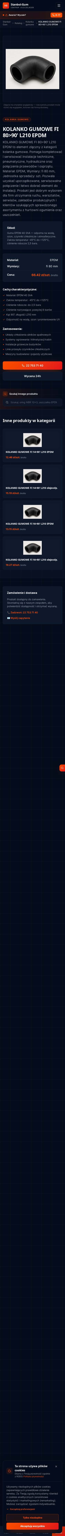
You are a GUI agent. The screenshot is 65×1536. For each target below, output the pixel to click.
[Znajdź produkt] (62, 768)
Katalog (18, 23)
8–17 (57, 15)
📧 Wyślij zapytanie (18, 617)
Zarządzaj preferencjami (22, 1509)
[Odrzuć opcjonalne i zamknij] (56, 1466)
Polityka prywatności (33, 1476)
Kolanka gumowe (30, 23)
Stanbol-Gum (7, 23)
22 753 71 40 (34, 365)
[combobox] (35, 402)
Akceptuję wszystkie (32, 1526)
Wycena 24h (32, 376)
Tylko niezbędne (32, 1517)
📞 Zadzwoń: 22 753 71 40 (22, 612)
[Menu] (59, 5)
